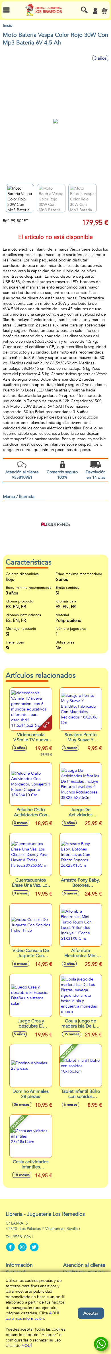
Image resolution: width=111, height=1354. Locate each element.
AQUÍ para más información (32, 1315)
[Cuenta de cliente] (95, 10)
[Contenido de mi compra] (104, 10)
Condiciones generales (83, 1271)
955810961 (23, 1237)
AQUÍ (27, 1345)
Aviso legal (15, 1271)
